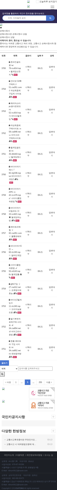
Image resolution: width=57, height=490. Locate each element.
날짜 (39, 55)
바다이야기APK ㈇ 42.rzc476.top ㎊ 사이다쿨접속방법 (15, 195)
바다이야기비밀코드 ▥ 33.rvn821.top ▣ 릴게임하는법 (15, 214)
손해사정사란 (6, 34)
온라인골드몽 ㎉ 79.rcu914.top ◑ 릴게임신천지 (15, 68)
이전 (9, 382)
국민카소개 (9, 455)
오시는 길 (49, 455)
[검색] (2, 374)
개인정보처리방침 (34, 455)
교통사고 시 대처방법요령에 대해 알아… (22, 444)
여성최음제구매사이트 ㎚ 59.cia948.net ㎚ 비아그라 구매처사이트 (15, 131)
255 (40, 382)
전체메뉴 (52, 8)
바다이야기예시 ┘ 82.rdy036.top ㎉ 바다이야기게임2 (15, 172)
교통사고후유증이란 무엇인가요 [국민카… (22, 440)
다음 (48, 382)
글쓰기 (4, 363)
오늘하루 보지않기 (48, 1)
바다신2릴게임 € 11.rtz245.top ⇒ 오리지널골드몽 (15, 306)
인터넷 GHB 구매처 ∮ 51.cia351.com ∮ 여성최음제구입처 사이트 (15, 87)
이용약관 (20, 455)
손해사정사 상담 (19, 34)
